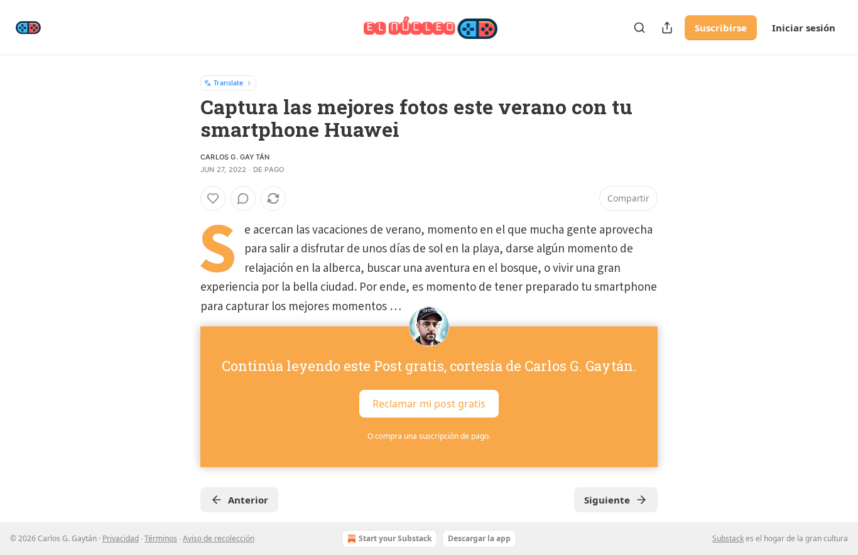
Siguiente (607, 499)
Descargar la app (479, 538)
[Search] (639, 27)
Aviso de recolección (218, 538)
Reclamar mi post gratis (429, 404)
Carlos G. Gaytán (234, 157)
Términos (160, 538)
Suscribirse (721, 27)
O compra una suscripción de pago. (429, 436)
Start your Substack (395, 538)
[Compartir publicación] (667, 27)
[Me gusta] (212, 198)
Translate (228, 82)
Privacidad (120, 538)
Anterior (248, 499)
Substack (728, 538)
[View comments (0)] (243, 198)
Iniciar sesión (803, 27)
